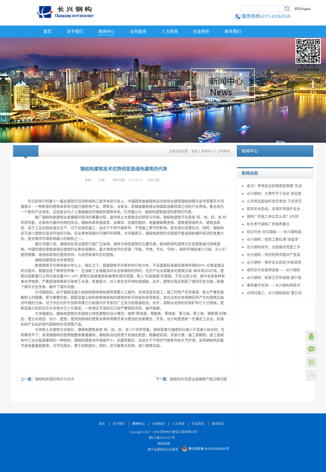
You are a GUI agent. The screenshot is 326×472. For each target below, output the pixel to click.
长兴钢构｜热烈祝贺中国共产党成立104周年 (276, 255)
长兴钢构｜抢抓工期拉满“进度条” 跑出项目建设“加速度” (276, 239)
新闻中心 (207, 151)
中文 (297, 9)
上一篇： (47, 379)
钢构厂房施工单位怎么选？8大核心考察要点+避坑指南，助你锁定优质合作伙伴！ (276, 216)
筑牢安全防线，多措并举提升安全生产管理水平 (276, 209)
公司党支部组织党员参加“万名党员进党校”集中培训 (276, 201)
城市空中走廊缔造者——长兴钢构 (273, 270)
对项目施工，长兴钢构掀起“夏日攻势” (276, 293)
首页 (47, 31)
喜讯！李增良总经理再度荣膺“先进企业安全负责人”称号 (276, 186)
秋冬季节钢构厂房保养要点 (268, 224)
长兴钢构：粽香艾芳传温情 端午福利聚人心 (276, 278)
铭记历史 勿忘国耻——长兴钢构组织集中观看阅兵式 (276, 232)
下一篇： (191, 379)
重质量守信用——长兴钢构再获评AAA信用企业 (276, 285)
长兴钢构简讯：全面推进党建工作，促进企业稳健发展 (276, 247)
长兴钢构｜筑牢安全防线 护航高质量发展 (276, 262)
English (305, 9)
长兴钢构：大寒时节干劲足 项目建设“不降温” (276, 193)
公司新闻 (224, 151)
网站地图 (163, 443)
